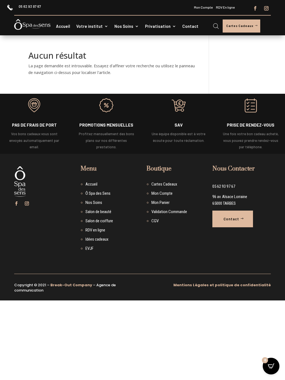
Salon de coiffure (99, 220)
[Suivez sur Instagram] (266, 8)
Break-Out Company (71, 285)
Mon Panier (160, 202)
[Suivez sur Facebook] (255, 8)
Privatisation (158, 26)
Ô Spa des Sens (97, 193)
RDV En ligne (225, 7)
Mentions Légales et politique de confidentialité (222, 285)
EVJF (89, 248)
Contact (190, 26)
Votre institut (89, 26)
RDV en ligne (95, 230)
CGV (155, 220)
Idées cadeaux (97, 239)
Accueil (63, 26)
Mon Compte (203, 7)
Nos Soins (123, 26)
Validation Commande (169, 211)
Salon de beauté (98, 211)
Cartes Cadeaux (240, 26)
